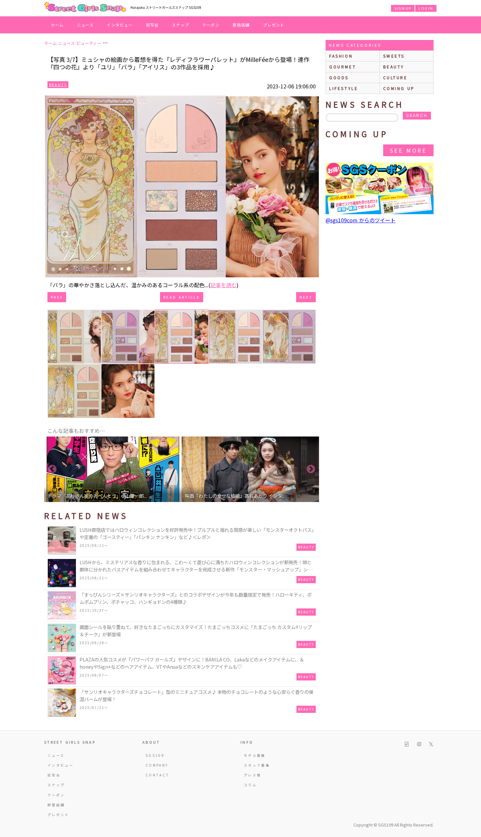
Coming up (399, 88)
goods (339, 77)
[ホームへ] (85, 7)
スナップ (180, 25)
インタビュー (120, 25)
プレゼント (274, 25)
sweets (394, 56)
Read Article (181, 297)
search (416, 115)
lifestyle (343, 88)
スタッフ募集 (257, 765)
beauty (394, 66)
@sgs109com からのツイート (361, 220)
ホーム (57, 25)
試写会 (152, 25)
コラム (250, 784)
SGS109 (155, 755)
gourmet (342, 66)
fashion (341, 56)
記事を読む (223, 285)
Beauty (58, 84)
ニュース (85, 25)
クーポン (211, 25)
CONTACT (157, 774)
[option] (113, 469)
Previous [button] (52, 469)
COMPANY (157, 765)
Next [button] (311, 469)
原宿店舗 (241, 25)
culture (395, 77)
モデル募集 (255, 755)
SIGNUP (402, 8)
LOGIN (426, 8)
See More (408, 150)
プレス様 (252, 774)
